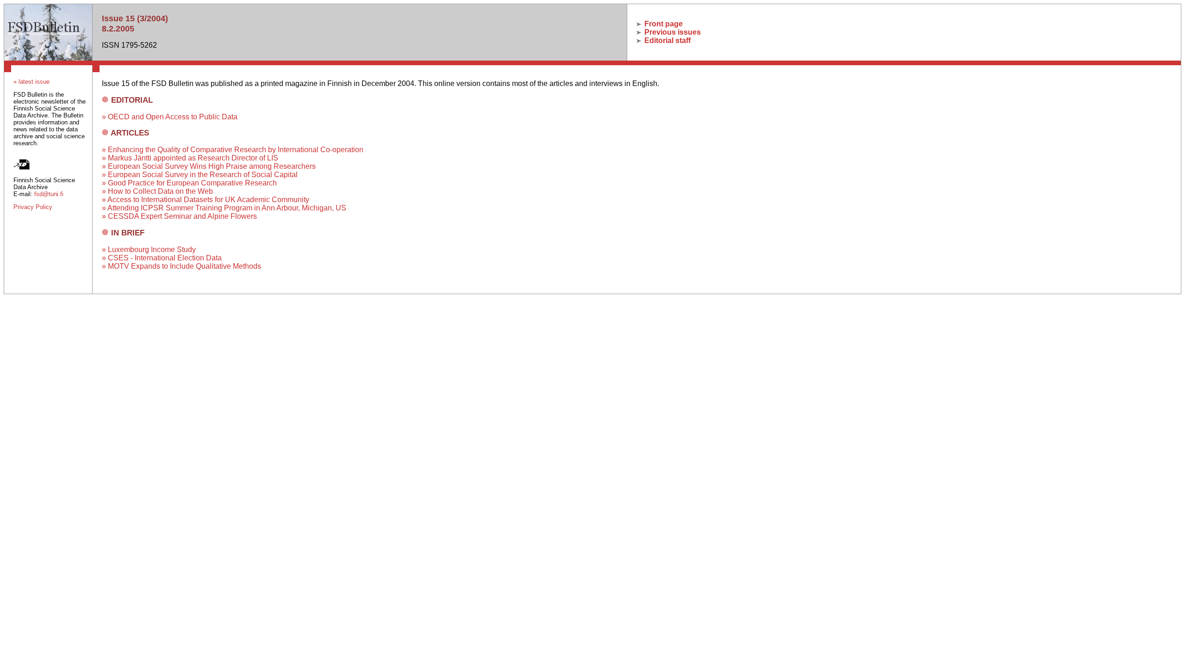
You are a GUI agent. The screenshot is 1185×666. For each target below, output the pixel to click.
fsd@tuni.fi (48, 194)
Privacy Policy (32, 207)
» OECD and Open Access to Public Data (169, 117)
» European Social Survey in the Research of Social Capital (200, 175)
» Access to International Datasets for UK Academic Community (205, 200)
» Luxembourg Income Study (149, 249)
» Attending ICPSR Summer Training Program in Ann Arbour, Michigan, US (224, 208)
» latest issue (31, 81)
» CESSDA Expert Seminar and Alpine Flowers (179, 216)
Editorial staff (666, 40)
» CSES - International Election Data (162, 258)
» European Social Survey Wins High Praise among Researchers (209, 166)
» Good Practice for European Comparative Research (189, 183)
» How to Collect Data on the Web (157, 191)
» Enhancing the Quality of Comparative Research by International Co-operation (232, 150)
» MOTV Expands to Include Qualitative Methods (181, 266)
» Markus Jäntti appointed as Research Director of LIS (190, 158)
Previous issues (671, 32)
